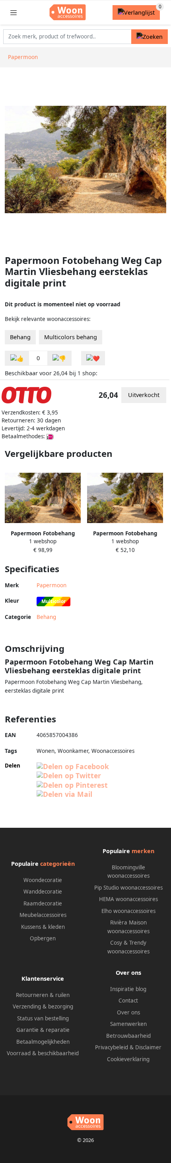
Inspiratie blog (128, 989)
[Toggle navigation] (13, 12)
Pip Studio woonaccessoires (128, 887)
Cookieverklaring (128, 1059)
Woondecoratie (42, 880)
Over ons (128, 1012)
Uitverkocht (143, 395)
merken (143, 851)
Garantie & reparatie (43, 1029)
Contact (128, 1000)
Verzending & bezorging (43, 1006)
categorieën (57, 863)
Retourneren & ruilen (43, 995)
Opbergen (43, 938)
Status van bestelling (43, 1018)
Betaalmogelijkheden (43, 1041)
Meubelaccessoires (42, 915)
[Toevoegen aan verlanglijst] (93, 358)
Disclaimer (148, 1047)
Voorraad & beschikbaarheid (43, 1053)
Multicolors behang (70, 337)
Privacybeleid (111, 1047)
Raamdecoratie (42, 903)
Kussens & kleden (43, 926)
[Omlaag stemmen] (59, 358)
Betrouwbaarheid (128, 1035)
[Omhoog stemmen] (17, 358)
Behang (20, 337)
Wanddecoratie (42, 891)
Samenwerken (128, 1023)
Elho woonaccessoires (128, 911)
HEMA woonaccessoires (128, 899)
